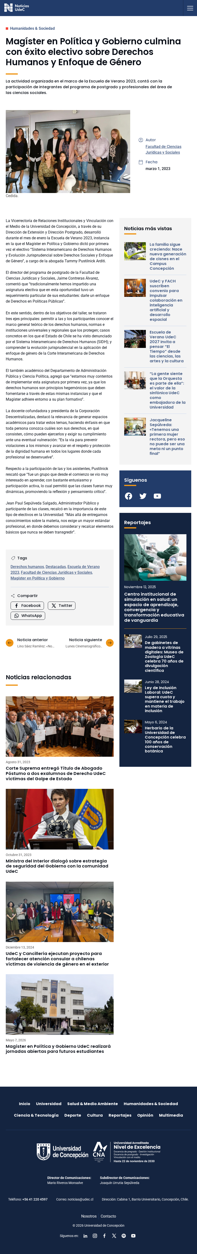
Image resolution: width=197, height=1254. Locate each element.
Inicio (24, 1104)
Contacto (108, 1216)
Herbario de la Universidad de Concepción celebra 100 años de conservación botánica (165, 739)
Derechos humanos (27, 566)
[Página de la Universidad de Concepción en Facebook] (104, 1236)
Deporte (72, 1115)
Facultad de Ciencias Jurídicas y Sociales (56, 572)
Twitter (65, 605)
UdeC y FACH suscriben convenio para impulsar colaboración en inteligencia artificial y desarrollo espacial (166, 300)
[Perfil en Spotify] (124, 1236)
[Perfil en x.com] (114, 1236)
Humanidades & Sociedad (32, 28)
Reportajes (120, 1115)
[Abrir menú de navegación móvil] (190, 8)
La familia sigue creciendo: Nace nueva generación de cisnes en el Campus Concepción (168, 256)
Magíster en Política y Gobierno (38, 578)
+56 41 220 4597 (35, 1199)
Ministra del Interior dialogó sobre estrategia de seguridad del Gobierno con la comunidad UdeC (57, 866)
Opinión (145, 1115)
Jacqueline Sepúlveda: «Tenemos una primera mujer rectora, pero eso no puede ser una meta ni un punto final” (167, 437)
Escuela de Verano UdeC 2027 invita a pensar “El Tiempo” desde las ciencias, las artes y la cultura (167, 346)
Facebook (31, 605)
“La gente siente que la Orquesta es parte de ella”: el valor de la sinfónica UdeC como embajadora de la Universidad (167, 390)
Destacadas (56, 566)
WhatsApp (31, 615)
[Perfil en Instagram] (95, 1236)
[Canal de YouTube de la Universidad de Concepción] (133, 1236)
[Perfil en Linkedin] (85, 1236)
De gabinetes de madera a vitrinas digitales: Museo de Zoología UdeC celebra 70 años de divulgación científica (164, 656)
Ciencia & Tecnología (36, 1115)
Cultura (95, 1115)
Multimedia (171, 1115)
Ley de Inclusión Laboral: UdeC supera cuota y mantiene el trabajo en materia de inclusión (165, 699)
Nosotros (89, 1216)
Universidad (49, 1104)
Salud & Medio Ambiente (92, 1104)
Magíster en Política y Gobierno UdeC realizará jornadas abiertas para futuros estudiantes (58, 1049)
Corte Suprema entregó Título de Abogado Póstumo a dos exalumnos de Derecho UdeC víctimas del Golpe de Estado (56, 773)
